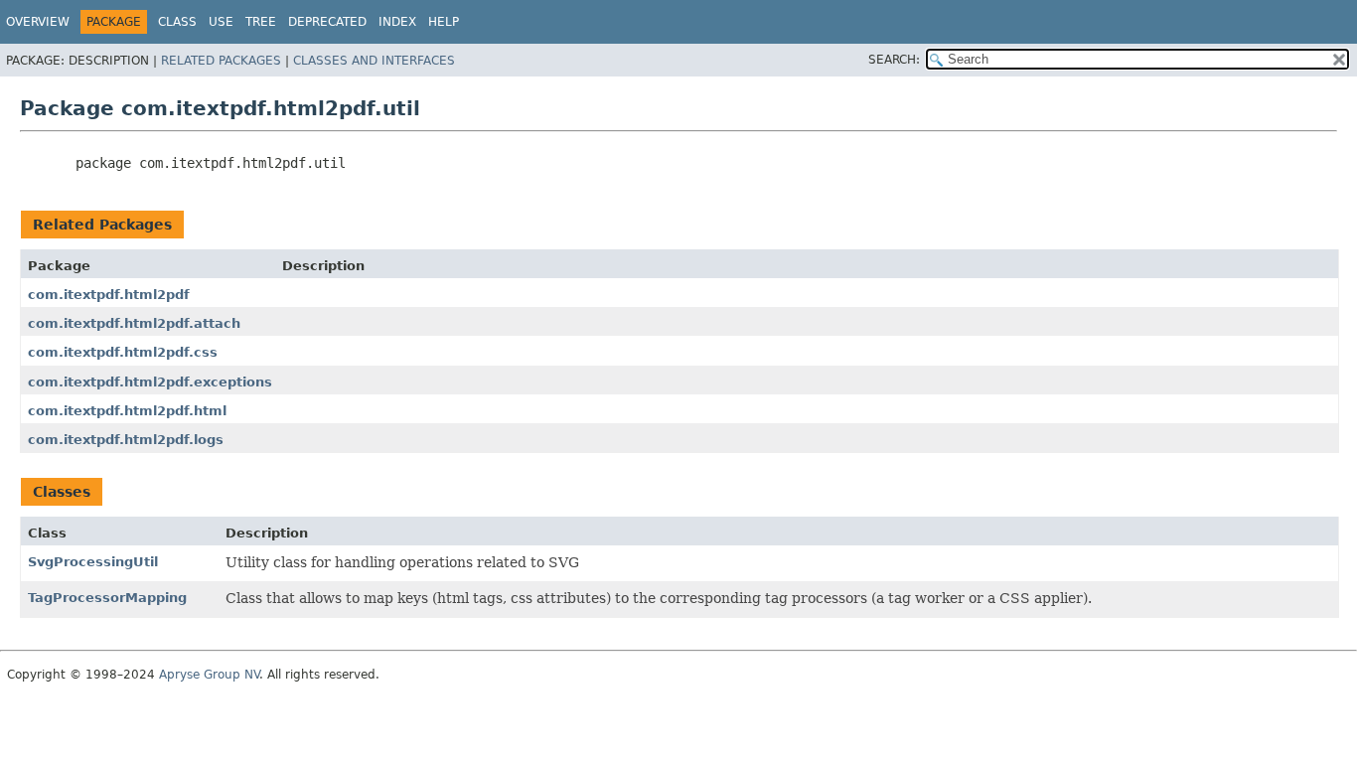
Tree (260, 22)
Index (397, 22)
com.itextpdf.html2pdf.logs (126, 439)
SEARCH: (894, 60)
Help (443, 22)
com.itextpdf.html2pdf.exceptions (150, 382)
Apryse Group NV (209, 675)
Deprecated (327, 22)
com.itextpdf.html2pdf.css (123, 352)
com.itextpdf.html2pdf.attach (134, 323)
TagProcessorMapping (107, 597)
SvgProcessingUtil (93, 561)
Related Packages (221, 61)
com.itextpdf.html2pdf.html (127, 410)
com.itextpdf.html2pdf (109, 294)
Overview (38, 22)
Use (221, 22)
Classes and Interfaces (374, 61)
